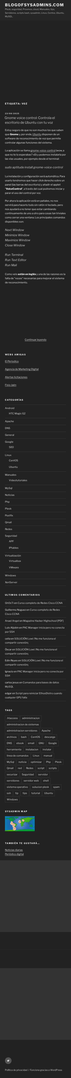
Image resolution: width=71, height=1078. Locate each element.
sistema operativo (17, 787)
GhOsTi (9, 603)
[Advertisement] (35, 58)
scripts (53, 768)
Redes (8, 529)
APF (11, 541)
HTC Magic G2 (17, 413)
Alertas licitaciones (16, 377)
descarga (49, 737)
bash (24, 737)
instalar (47, 749)
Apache (9, 421)
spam (56, 787)
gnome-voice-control (43, 150)
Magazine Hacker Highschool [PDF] (43, 620)
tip (16, 793)
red (20, 768)
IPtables (13, 547)
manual (48, 755)
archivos (12, 737)
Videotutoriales (18, 480)
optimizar (36, 762)
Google (9, 441)
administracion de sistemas (23, 724)
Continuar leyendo (35, 339)
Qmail (8, 522)
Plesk (8, 508)
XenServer (11, 582)
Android (9, 408)
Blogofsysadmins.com (34, 4)
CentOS (13, 460)
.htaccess (12, 718)
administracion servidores (22, 730)
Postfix (9, 515)
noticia (22, 762)
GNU (41, 743)
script (41, 768)
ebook (20, 743)
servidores (13, 780)
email (31, 743)
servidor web (31, 780)
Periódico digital (14, 854)
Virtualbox (15, 561)
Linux (8, 455)
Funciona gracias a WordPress (46, 1069)
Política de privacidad (16, 1069)
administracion (31, 718)
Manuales (10, 474)
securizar (12, 774)
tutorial (35, 793)
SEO (11, 447)
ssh (9, 793)
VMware (14, 567)
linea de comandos (18, 755)
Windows (10, 575)
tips (25, 793)
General (9, 435)
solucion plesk (40, 787)
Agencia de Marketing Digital (22, 369)
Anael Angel (12, 620)
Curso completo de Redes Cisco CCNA (40, 603)
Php (7, 501)
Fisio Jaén (10, 385)
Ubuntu (37, 134)
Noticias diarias (14, 850)
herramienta (14, 749)
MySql (8, 488)
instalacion (32, 749)
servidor (43, 774)
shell (46, 780)
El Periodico (12, 361)
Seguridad (11, 535)
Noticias (10, 495)
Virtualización (13, 555)
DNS (7, 428)
